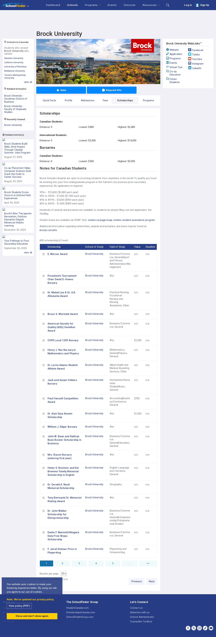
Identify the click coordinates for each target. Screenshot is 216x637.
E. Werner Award (58, 254)
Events (173, 62)
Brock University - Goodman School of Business (15, 98)
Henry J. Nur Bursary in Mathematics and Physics (63, 351)
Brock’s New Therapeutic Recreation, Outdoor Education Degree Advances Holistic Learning (18, 219)
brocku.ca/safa (48, 230)
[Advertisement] (108, 19)
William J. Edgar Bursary (62, 426)
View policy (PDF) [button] (19, 605)
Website (174, 49)
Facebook (197, 50)
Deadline (150, 246)
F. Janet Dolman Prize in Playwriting (62, 551)
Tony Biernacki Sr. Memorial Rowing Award (65, 499)
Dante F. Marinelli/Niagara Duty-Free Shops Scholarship (63, 536)
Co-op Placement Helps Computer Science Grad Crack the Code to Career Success (17, 172)
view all (28, 82)
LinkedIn (196, 68)
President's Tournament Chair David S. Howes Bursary (62, 279)
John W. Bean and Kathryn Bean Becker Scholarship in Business (65, 440)
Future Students (175, 80)
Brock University (13, 125)
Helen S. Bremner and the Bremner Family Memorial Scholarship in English (63, 471)
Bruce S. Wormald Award (63, 314)
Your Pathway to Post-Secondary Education (17, 242)
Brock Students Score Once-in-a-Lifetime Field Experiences (17, 195)
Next (151, 581)
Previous (136, 581)
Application (176, 54)
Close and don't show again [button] (32, 616)
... (130, 563)
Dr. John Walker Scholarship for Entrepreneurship (58, 514)
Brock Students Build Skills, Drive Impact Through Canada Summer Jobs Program (17, 148)
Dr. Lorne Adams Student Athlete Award (63, 367)
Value (137, 246)
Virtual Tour (176, 67)
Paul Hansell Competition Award (63, 400)
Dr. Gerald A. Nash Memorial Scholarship (61, 486)
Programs (175, 58)
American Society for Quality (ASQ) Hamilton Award (61, 327)
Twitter (196, 54)
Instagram (198, 63)
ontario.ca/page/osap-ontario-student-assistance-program (121, 220)
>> (148, 563)
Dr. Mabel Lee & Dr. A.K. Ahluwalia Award (62, 294)
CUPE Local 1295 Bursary (63, 340)
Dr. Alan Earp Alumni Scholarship (60, 415)
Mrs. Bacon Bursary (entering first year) (60, 456)
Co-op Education (175, 73)
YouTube (197, 59)
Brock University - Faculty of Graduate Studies (15, 109)
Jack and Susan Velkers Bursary (62, 382)
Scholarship (54, 246)
